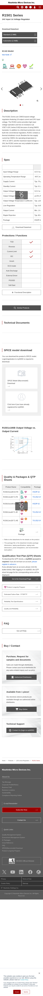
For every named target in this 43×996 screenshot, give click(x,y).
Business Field (7, 787)
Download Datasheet (23, 227)
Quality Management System (11, 835)
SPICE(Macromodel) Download (12, 848)
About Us (6, 777)
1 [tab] (20, 105)
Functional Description (23, 292)
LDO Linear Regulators (22, 760)
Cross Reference (7, 843)
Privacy (3, 879)
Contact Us (21, 820)
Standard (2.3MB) (9, 35)
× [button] (39, 972)
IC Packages (6, 840)
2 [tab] (22, 105)
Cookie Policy (24, 980)
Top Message (6, 782)
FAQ (3, 845)
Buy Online (23, 709)
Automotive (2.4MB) (10, 41)
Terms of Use (27, 879)
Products (10, 760)
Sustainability (6, 793)
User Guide (5, 55)
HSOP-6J (36, 492)
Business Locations (8, 790)
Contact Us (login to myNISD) (23, 730)
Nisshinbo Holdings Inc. (11, 888)
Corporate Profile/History (10, 785)
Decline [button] (26, 992)
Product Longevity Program (11, 851)
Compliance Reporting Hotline (12, 795)
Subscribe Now (21, 810)
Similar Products (23, 308)
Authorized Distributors (23, 677)
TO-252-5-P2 (37, 497)
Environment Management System (13, 837)
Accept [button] (17, 992)
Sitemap (25, 883)
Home (4, 760)
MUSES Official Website (25, 861)
